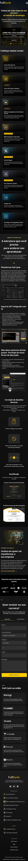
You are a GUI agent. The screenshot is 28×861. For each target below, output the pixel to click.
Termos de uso (22, 859)
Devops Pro (8, 816)
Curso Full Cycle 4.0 (10, 794)
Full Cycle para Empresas (11, 832)
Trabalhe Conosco (14, 849)
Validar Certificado (6, 859)
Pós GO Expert (9, 812)
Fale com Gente (14, 847)
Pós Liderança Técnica (11, 809)
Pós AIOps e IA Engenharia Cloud (13, 820)
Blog (14, 844)
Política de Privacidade (14, 859)
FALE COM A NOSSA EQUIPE (8, 571)
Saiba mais (14, 40)
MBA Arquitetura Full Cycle (12, 805)
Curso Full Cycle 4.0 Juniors (12, 798)
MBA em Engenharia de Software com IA (15, 801)
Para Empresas (20, 619)
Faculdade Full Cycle (10, 829)
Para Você (7, 619)
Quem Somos (14, 841)
